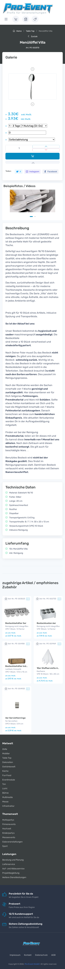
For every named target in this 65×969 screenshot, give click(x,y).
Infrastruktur (8, 806)
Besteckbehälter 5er (15, 623)
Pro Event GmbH (32, 964)
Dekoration (7, 762)
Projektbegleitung (10, 873)
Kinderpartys (8, 833)
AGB (53, 955)
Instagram (34, 171)
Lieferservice (8, 864)
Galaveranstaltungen (12, 841)
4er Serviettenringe (15, 718)
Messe (5, 801)
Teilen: (8, 171)
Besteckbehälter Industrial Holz (21, 666)
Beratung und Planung (13, 860)
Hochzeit (6, 828)
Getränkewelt (8, 766)
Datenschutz (41, 955)
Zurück (34, 36)
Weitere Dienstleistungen (14, 877)
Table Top (30, 31)
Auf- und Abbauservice (13, 868)
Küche (5, 771)
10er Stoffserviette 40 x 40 (50, 668)
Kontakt (27, 955)
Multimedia (7, 797)
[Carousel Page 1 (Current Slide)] (31, 216)
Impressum (15, 955)
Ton (4, 784)
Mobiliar (6, 753)
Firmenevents (9, 824)
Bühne (5, 793)
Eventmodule (8, 779)
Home (19, 31)
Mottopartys (8, 820)
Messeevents (8, 837)
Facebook (52, 171)
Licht (4, 788)
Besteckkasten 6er (46, 623)
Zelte (4, 749)
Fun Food (6, 775)
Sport (5, 846)
